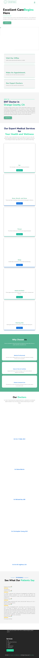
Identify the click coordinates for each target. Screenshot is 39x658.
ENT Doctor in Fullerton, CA (15, 655)
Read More (19, 170)
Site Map (32, 655)
